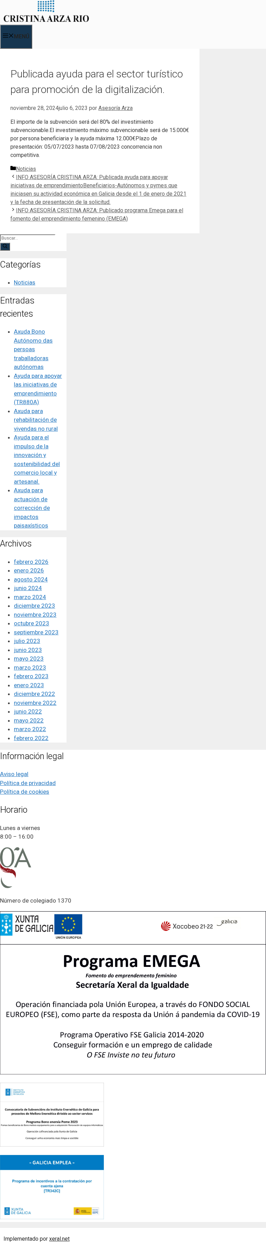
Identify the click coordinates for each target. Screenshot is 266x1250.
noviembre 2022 (35, 702)
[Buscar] (5, 246)
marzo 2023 (30, 667)
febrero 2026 (31, 561)
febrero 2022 (31, 738)
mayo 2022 (29, 720)
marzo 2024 (30, 597)
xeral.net (59, 1238)
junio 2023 (28, 649)
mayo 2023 (29, 658)
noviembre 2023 (35, 614)
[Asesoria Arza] (46, 20)
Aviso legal (14, 774)
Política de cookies (24, 791)
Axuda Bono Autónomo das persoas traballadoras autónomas (33, 349)
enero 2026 (29, 570)
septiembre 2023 (36, 632)
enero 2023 (29, 685)
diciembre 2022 (34, 693)
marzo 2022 (30, 729)
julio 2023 (27, 640)
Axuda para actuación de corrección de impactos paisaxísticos (32, 508)
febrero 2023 (31, 676)
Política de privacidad (28, 783)
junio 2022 (28, 711)
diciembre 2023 (34, 605)
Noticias (26, 169)
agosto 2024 (31, 579)
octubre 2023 (31, 623)
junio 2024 (28, 588)
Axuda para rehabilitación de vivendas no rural (36, 420)
